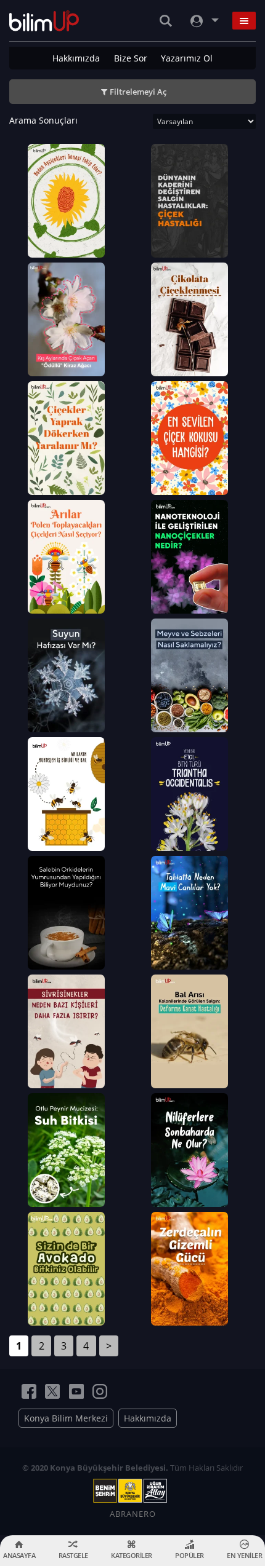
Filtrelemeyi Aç (138, 91)
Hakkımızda (76, 58)
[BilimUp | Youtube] (76, 1391)
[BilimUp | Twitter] (52, 1391)
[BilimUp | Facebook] (28, 1391)
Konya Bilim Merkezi (66, 1418)
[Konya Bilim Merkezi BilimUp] (44, 20)
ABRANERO (133, 1513)
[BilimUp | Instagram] (99, 1391)
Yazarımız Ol (187, 58)
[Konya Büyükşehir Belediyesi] (132, 1491)
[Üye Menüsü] (203, 20)
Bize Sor (130, 58)
